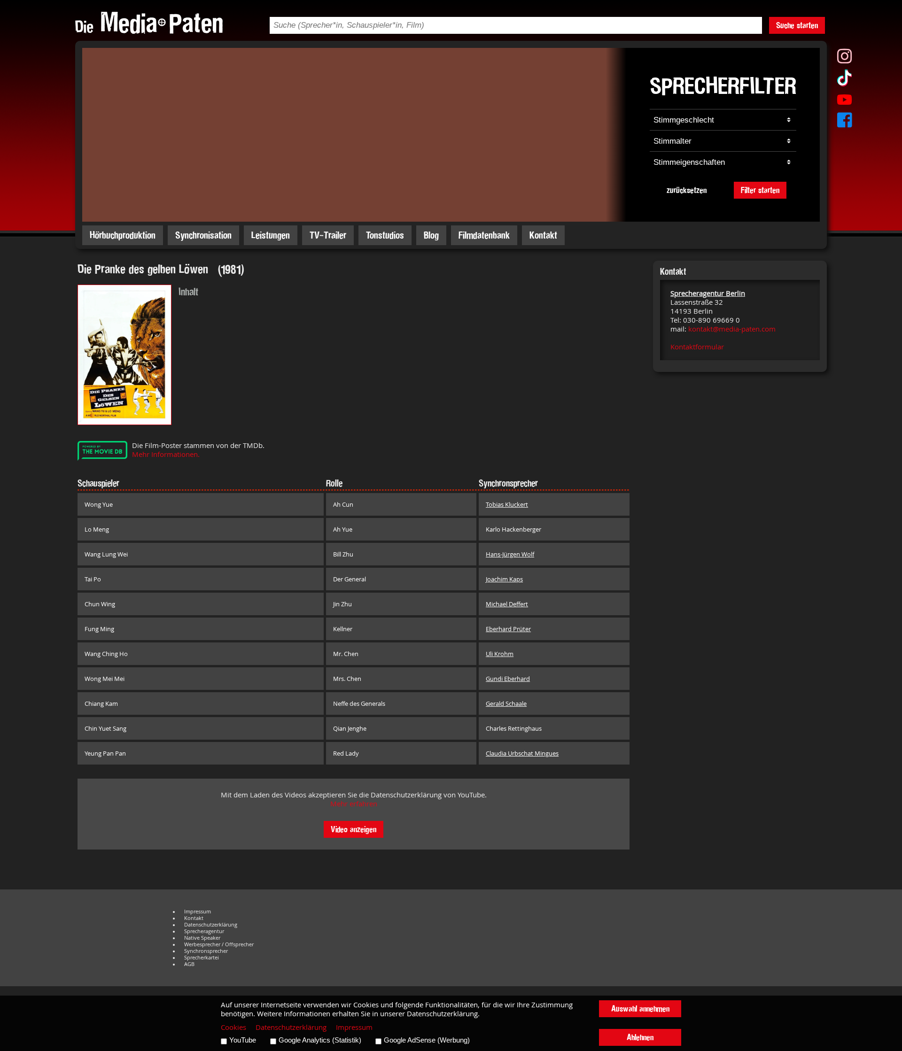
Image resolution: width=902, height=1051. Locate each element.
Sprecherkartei (201, 957)
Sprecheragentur (204, 931)
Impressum (197, 911)
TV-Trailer (328, 235)
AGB (189, 964)
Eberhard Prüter (508, 629)
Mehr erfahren (353, 803)
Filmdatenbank (484, 235)
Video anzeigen (353, 829)
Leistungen (270, 235)
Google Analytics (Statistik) (320, 1040)
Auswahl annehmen (640, 1008)
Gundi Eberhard (508, 678)
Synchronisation (203, 235)
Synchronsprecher (206, 951)
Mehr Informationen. (166, 454)
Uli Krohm (499, 653)
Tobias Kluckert (507, 504)
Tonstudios (385, 235)
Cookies (233, 1027)
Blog (431, 235)
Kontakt (543, 235)
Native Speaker (202, 938)
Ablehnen (640, 1037)
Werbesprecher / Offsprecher (219, 944)
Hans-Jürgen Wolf (510, 554)
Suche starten (797, 25)
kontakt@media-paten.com (732, 329)
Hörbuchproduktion (123, 235)
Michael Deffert (507, 604)
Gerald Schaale (506, 703)
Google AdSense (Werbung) (427, 1040)
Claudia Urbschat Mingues (522, 753)
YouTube (242, 1040)
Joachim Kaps (504, 579)
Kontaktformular (697, 346)
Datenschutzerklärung (210, 924)
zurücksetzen (687, 190)
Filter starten (760, 190)
